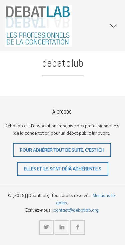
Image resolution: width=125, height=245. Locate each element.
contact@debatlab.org (76, 210)
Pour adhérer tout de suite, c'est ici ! (62, 150)
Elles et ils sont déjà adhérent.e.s (62, 168)
